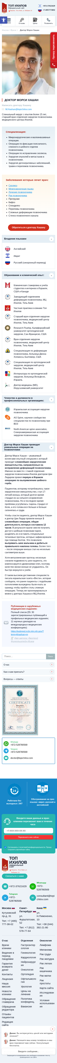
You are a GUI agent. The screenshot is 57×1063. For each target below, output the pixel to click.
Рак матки (45, 975)
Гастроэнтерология (28, 947)
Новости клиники (7, 993)
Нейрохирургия (28, 964)
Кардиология (28, 957)
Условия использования (47, 1003)
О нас (6, 665)
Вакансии (26, 1006)
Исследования (47, 994)
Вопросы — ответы (13, 679)
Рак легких (46, 963)
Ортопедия (27, 974)
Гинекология (28, 952)
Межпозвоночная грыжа (21, 189)
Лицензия (7, 979)
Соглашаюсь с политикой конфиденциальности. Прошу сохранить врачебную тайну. (29, 848)
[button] (3, 20)
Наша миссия (6, 985)
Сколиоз (13, 185)
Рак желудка (47, 959)
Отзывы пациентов (8, 1016)
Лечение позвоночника (20, 192)
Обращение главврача (9, 1001)
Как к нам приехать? (14, 672)
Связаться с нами (15, 876)
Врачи (13, 30)
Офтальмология (28, 980)
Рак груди (45, 954)
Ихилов (5, 30)
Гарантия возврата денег (7, 966)
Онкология (27, 969)
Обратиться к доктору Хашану (28, 227)
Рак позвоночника (18, 195)
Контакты (7, 974)
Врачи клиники (6, 947)
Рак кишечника (46, 970)
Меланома (46, 949)
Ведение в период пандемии (8, 955)
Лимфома (45, 945)
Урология (26, 986)
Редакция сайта (7, 1023)
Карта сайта (47, 988)
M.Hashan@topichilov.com (18, 109)
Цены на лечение (26, 993)
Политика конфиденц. (28, 1000)
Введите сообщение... (28, 1051)
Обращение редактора (9, 1008)
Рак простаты (45, 982)
